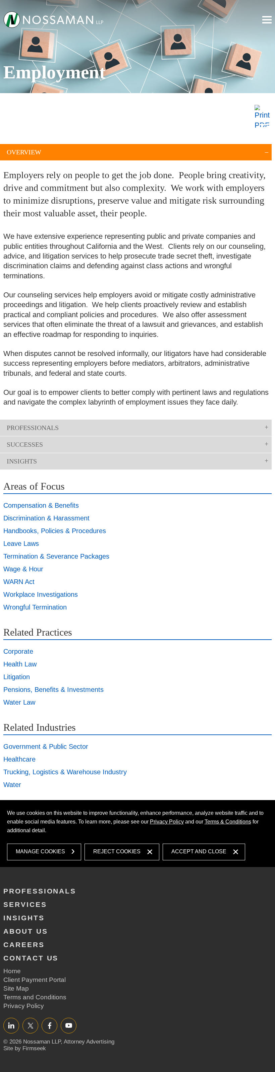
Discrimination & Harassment (46, 518)
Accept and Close (198, 851)
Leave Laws (21, 543)
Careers (24, 944)
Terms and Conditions (34, 997)
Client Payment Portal (34, 979)
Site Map (16, 988)
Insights (22, 461)
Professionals (33, 427)
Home (12, 971)
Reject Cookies (117, 851)
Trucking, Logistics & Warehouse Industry (65, 772)
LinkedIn (11, 1025)
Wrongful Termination (35, 607)
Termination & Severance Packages (56, 556)
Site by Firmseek (24, 1048)
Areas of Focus (34, 486)
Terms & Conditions (228, 822)
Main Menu (267, 19)
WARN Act (19, 581)
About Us (25, 931)
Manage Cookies (40, 851)
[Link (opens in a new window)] (263, 117)
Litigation (16, 677)
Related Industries (39, 727)
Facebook (49, 1025)
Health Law (20, 664)
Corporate (18, 651)
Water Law (19, 702)
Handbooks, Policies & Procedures (54, 530)
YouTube (68, 1025)
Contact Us (30, 958)
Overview (24, 152)
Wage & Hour (23, 569)
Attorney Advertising (89, 1042)
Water (12, 784)
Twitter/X (30, 1025)
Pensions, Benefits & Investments (53, 689)
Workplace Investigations (40, 594)
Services (25, 904)
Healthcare (19, 759)
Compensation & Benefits (41, 505)
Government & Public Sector (45, 746)
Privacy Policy (167, 822)
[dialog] (137, 833)
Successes (25, 444)
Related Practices (37, 632)
